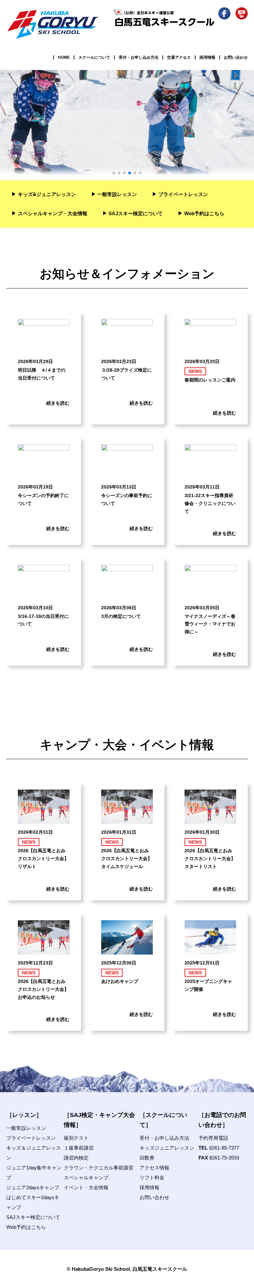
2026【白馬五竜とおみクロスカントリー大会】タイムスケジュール (126, 858)
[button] (113, 173)
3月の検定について (121, 616)
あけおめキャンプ (119, 981)
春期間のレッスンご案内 (210, 380)
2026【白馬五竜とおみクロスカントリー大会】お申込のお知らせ (43, 989)
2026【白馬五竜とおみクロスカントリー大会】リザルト (43, 858)
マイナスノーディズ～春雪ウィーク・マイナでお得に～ (210, 624)
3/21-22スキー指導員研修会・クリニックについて (210, 503)
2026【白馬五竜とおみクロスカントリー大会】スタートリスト (210, 858)
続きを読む (57, 403)
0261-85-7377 (224, 1148)
